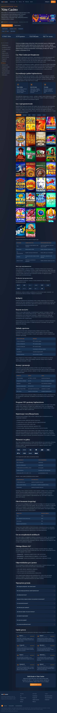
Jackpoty (4, 51)
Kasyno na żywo (5, 53)
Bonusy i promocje (5, 57)
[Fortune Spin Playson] (20, 215)
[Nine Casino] (4, 2)
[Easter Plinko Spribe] (51, 200)
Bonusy (20, 1)
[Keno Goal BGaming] (20, 169)
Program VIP (35, 697)
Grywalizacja (12, 1)
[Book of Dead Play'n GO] (20, 124)
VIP (23, 1)
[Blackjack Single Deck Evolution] (30, 154)
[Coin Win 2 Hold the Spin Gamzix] (30, 185)
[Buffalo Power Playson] (51, 124)
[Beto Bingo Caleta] (20, 200)
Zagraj (53, 1)
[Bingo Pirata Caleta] (20, 154)
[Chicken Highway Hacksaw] (30, 200)
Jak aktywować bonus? (22, 594)
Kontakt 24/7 (47, 699)
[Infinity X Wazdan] (51, 215)
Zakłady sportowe (5, 55)
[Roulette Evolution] (41, 169)
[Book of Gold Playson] (30, 124)
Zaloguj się (47, 1)
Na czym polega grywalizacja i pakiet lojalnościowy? (28, 590)
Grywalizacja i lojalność (6, 47)
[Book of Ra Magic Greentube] (41, 124)
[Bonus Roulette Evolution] (30, 169)
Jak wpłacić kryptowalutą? (22, 615)
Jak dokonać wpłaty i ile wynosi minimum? (26, 611)
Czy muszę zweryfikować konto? (24, 624)
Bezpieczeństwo (5, 45)
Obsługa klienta (5, 68)
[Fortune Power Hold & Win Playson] (51, 139)
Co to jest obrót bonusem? (22, 603)
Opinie (31, 1)
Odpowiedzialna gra (6, 70)
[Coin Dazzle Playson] (20, 185)
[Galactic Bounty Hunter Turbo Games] (30, 215)
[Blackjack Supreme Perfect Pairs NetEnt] (41, 154)
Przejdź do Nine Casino (7, 25)
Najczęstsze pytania (5, 72)
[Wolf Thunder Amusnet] (41, 185)
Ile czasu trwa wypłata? (22, 620)
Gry (16, 1)
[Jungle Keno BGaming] (51, 154)
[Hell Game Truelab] (30, 139)
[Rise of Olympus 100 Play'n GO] (20, 139)
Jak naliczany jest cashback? (23, 607)
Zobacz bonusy (17, 25)
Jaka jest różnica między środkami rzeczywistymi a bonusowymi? (31, 599)
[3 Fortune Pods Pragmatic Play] (51, 169)
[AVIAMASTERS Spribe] (51, 185)
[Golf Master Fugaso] (41, 215)
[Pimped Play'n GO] (41, 139)
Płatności (27, 1)
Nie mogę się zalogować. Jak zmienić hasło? (26, 586)
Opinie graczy (4, 74)
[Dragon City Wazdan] (41, 200)
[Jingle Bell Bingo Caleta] (30, 230)
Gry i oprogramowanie (6, 49)
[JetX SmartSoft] (20, 230)
